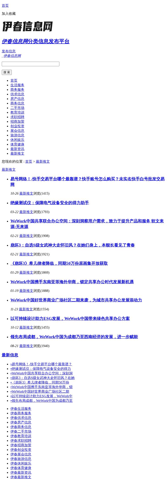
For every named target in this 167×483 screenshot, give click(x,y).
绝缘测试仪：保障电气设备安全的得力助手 (49, 202)
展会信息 (17, 130)
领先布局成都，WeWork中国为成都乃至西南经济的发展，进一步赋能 (74, 336)
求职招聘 (17, 117)
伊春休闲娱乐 (20, 463)
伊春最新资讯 (20, 472)
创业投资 (17, 126)
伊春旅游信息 (20, 459)
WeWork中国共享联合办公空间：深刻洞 (41, 373)
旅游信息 (17, 135)
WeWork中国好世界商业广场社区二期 (39, 391)
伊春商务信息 (20, 427)
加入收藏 (9, 13)
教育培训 (17, 112)
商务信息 (17, 103)
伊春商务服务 (20, 413)
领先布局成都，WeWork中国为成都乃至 (41, 400)
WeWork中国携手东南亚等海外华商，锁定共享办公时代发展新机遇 (72, 282)
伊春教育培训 (20, 436)
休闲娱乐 (17, 140)
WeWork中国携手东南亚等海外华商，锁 (41, 387)
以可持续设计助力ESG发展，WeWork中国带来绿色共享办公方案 (70, 318)
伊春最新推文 (20, 477)
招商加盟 (17, 121)
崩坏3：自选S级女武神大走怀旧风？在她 (42, 378)
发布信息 (9, 51)
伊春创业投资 (20, 450)
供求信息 (17, 94)
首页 (5, 5)
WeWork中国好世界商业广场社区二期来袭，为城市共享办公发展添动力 (76, 300)
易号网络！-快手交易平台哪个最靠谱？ (41, 364)
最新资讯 (17, 149)
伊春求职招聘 (20, 440)
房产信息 (17, 99)
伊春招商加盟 (20, 445)
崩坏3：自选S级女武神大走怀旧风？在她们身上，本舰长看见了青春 (72, 245)
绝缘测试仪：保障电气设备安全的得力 (40, 369)
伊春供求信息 (20, 418)
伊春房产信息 (20, 422)
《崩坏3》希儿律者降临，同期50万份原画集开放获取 (59, 263)
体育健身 (17, 144)
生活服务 (17, 85)
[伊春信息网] (29, 31)
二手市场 (17, 108)
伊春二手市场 (20, 431)
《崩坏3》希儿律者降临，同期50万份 (39, 382)
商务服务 (17, 89)
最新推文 (17, 153)
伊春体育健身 (20, 468)
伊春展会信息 (20, 454)
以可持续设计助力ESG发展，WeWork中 (41, 396)
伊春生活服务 (20, 408)
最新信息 (10, 355)
